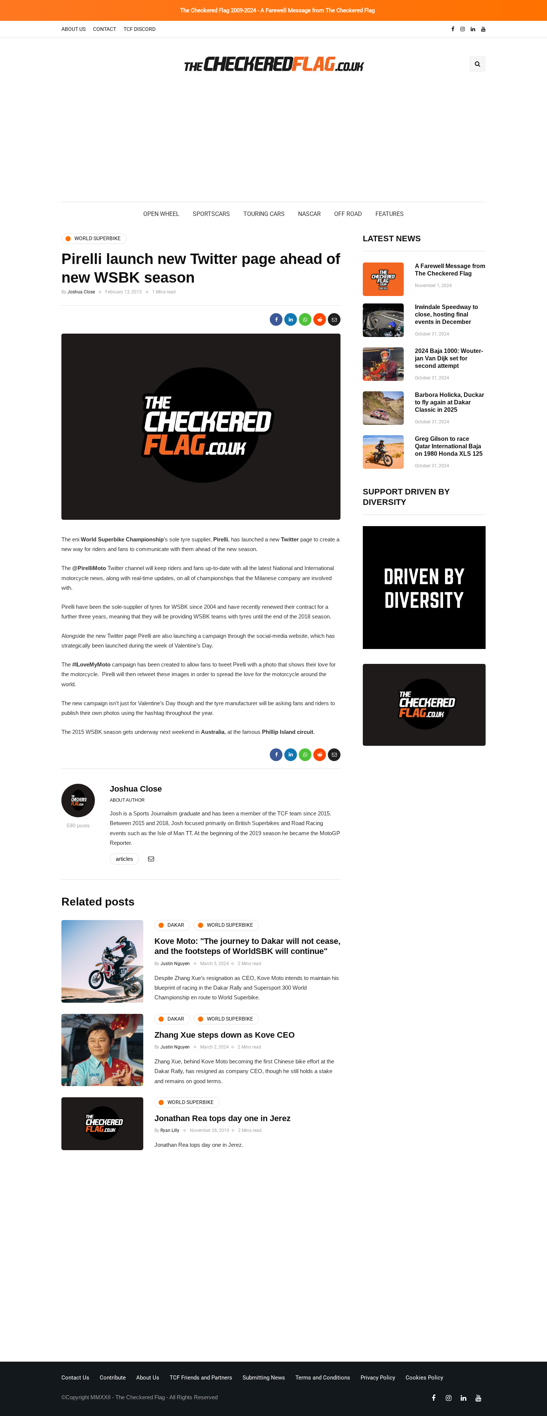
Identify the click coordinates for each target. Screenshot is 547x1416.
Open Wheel (161, 213)
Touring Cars (264, 213)
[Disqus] (200, 1258)
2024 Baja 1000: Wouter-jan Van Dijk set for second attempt (449, 358)
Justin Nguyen (175, 963)
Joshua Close (81, 292)
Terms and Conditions (322, 1377)
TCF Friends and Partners (201, 1377)
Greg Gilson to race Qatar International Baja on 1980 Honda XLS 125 (449, 446)
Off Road (348, 213)
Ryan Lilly (169, 1130)
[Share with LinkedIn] (290, 319)
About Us (73, 29)
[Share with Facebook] (276, 319)
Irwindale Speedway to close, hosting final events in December (446, 314)
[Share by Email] (334, 319)
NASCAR (309, 213)
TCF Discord (140, 29)
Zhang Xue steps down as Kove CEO (224, 1035)
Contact (104, 29)
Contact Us (75, 1377)
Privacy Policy (378, 1377)
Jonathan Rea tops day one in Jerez (222, 1118)
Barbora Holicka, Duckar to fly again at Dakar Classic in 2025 (449, 402)
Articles (124, 859)
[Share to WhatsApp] (305, 319)
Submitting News (264, 1377)
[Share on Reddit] (319, 319)
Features (389, 213)
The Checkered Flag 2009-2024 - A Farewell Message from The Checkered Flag (277, 10)
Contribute (113, 1377)
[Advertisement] (273, 146)
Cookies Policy (424, 1377)
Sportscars (211, 213)
